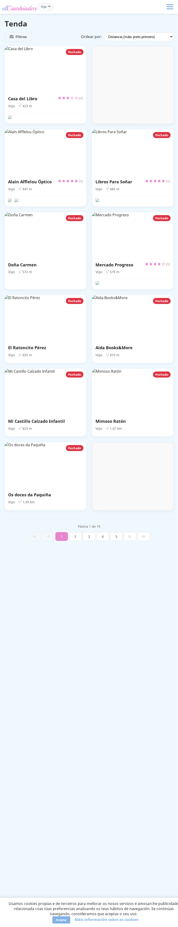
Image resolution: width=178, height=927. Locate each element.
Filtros (21, 36)
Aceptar (61, 920)
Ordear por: (91, 36)
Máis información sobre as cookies (106, 919)
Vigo (44, 6)
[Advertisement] (133, 85)
